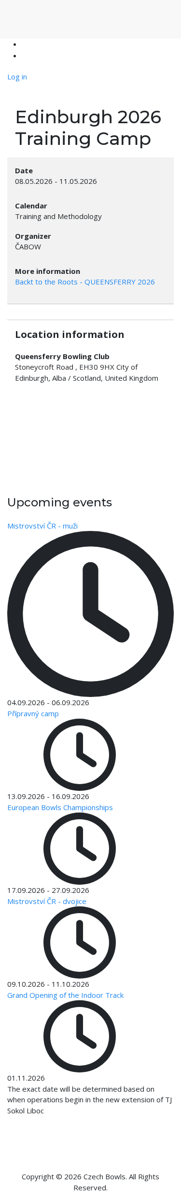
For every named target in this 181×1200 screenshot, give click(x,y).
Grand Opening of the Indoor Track (65, 995)
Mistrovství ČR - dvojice (46, 901)
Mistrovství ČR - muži (42, 525)
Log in (17, 76)
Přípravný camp (33, 713)
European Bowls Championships (60, 807)
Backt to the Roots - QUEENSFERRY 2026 (85, 281)
